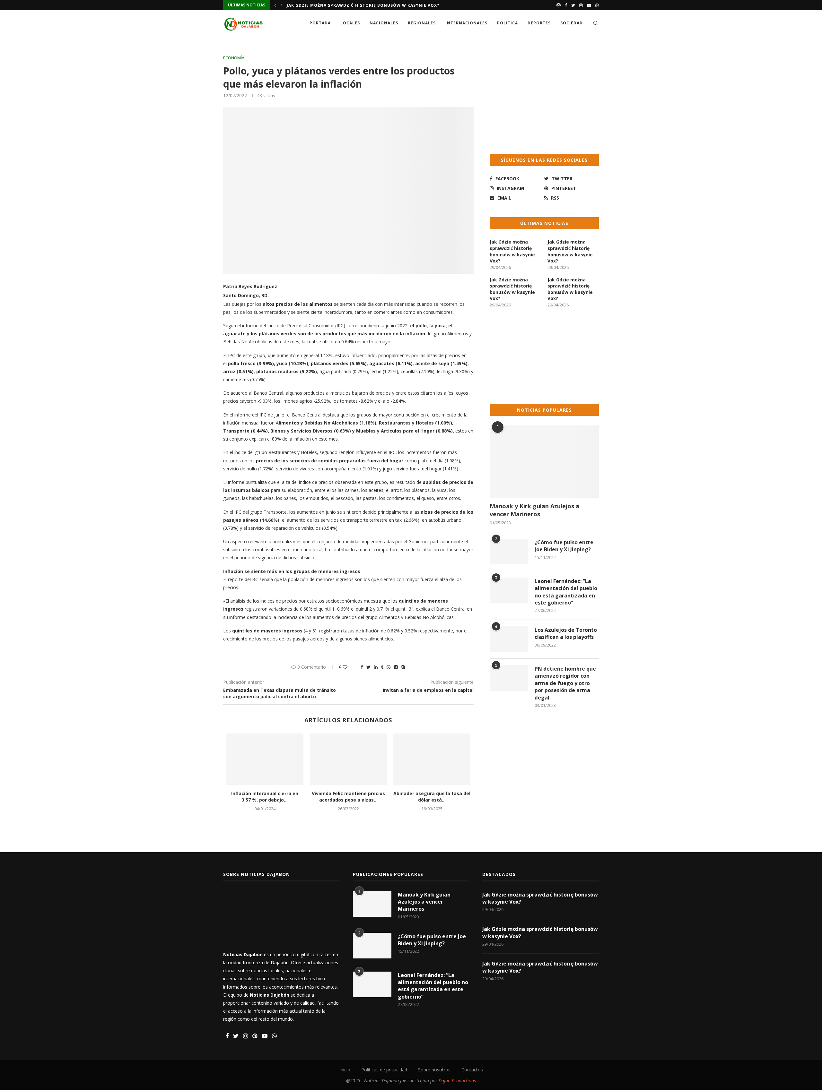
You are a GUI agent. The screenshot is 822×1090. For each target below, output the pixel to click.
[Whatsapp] (597, 5)
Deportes (539, 23)
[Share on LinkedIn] (376, 667)
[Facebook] (566, 5)
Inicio (344, 1070)
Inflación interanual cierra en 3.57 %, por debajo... (264, 796)
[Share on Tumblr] (382, 667)
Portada (320, 23)
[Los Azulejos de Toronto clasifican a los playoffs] (509, 639)
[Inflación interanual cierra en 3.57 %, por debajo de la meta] (264, 759)
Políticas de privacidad (384, 1070)
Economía (233, 58)
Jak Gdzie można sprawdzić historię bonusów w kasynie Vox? (363, 5)
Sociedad (571, 23)
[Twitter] (573, 5)
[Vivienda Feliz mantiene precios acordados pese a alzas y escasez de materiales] (348, 759)
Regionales (422, 23)
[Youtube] (589, 5)
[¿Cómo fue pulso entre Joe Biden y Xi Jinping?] (509, 551)
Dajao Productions (457, 1080)
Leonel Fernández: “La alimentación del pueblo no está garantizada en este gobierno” (566, 592)
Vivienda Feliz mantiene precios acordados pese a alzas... (348, 796)
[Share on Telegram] (396, 667)
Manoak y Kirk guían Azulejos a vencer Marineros (534, 510)
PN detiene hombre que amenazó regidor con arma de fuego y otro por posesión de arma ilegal (565, 683)
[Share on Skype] (403, 667)
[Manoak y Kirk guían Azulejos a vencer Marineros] (544, 461)
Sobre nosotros (434, 1070)
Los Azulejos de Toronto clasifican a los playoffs (566, 633)
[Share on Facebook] (362, 667)
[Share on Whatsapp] (388, 667)
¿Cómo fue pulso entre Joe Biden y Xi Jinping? (564, 546)
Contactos (472, 1070)
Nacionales (384, 23)
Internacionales (466, 23)
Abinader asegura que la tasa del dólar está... (431, 796)
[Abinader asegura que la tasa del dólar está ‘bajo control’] (431, 759)
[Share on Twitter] (368, 667)
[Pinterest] (254, 1036)
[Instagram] (581, 5)
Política (507, 23)
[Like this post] (349, 667)
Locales (350, 23)
